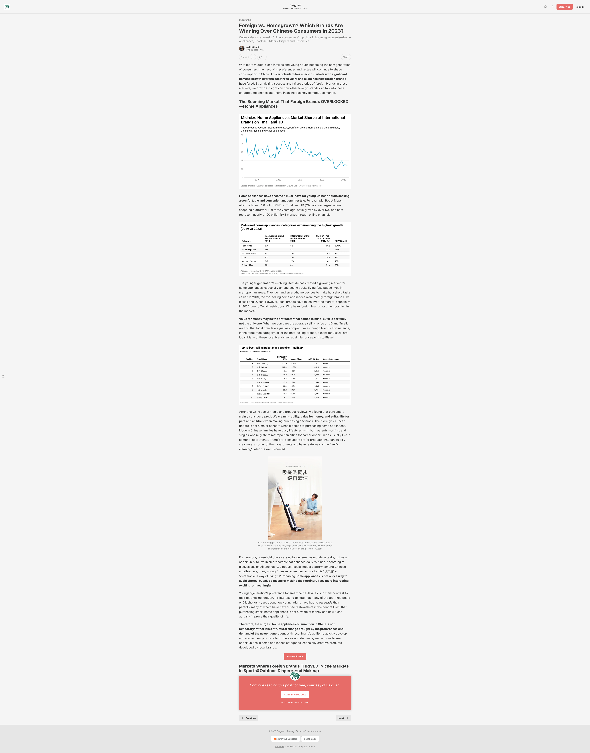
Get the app (310, 738)
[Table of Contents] (3, 377)
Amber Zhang (252, 47)
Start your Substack (286, 738)
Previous (251, 718)
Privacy (290, 731)
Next (341, 718)
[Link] (234, 103)
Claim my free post (295, 694)
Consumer (245, 20)
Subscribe (564, 6)
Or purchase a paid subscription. (295, 702)
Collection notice (312, 731)
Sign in (580, 6)
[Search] (545, 7)
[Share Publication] (552, 7)
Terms (299, 731)
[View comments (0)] (253, 57)
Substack (279, 746)
